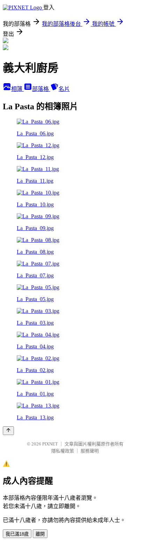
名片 (64, 89)
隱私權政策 (62, 450)
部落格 (41, 89)
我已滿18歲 (17, 534)
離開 (40, 534)
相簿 (17, 89)
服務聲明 (90, 450)
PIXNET (50, 444)
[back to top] (8, 430)
